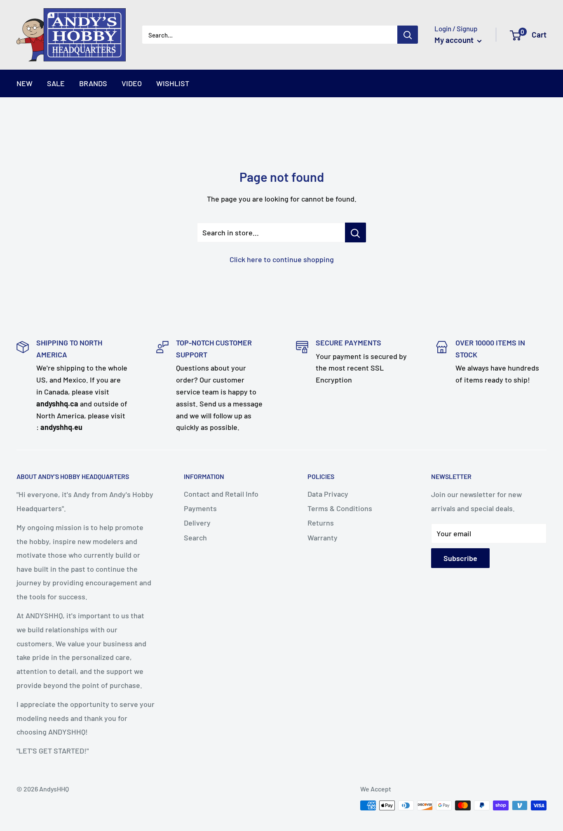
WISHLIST (172, 83)
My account (454, 40)
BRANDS (93, 83)
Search (195, 537)
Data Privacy (327, 493)
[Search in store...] (355, 232)
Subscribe (460, 558)
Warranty (322, 537)
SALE (56, 83)
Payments (200, 508)
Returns (320, 522)
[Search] (407, 35)
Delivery (197, 522)
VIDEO (132, 83)
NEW (24, 83)
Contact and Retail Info (221, 493)
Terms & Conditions (339, 508)
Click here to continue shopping (282, 259)
